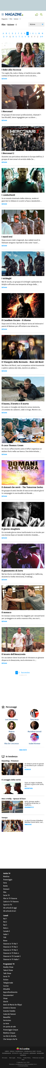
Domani (6, 889)
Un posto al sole (9, 1027)
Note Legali (12, 1057)
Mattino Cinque (9, 1033)
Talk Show (7, 973)
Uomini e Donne (9, 1008)
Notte (5, 886)
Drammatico (29, 807)
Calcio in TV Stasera (11, 902)
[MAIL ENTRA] (37, 14)
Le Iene (6, 1023)
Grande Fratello (9, 1011)
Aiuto (23, 1059)
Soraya (4, 817)
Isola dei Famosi (9, 1014)
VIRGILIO (12, 1051)
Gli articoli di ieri (9, 911)
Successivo (25, 673)
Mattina (6, 876)
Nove (5, 941)
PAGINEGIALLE (19, 1051)
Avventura (29, 788)
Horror (28, 769)
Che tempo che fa (10, 1039)
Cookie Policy (27, 1057)
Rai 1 (5, 919)
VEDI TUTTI (23, 750)
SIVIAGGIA (26, 1053)
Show (5, 998)
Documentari (8, 995)
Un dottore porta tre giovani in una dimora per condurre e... (34, 765)
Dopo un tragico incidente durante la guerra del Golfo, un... (34, 784)
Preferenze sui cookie (38, 1057)
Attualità (6, 989)
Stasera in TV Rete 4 (11, 953)
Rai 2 (5, 922)
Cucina (5, 986)
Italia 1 (5, 934)
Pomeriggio (7, 880)
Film (11, 19)
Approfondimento (10, 992)
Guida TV (6, 873)
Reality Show (8, 967)
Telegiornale (8, 983)
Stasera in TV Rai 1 (10, 944)
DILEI (20, 1053)
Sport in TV (7, 905)
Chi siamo (4, 1057)
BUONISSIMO (40, 1053)
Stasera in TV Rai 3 (10, 950)
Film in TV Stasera (10, 898)
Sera (5, 883)
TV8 (4, 937)
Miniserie (28, 824)
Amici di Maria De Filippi (12, 1005)
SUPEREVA (23, 1055)
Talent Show (8, 970)
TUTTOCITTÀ (15, 1053)
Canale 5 (6, 931)
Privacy (19, 1057)
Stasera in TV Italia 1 (11, 959)
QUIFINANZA (33, 1053)
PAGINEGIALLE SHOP (30, 1051)
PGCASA (39, 1051)
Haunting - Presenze (10, 761)
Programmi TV (8, 964)
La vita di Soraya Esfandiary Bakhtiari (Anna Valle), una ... (34, 821)
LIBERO (7, 1051)
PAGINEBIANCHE (6, 1053)
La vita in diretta (9, 1036)
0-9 (41, 37)
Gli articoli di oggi (10, 908)
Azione (16, 19)
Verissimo (7, 1020)
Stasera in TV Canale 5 (12, 956)
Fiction (5, 980)
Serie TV (6, 895)
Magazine (5, 19)
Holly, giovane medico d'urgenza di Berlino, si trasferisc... (32, 803)
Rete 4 (5, 928)
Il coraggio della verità (11, 780)
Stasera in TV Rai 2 (10, 947)
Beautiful (6, 1017)
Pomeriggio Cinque (10, 1030)
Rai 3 (5, 925)
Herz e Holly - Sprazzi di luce (14, 799)
